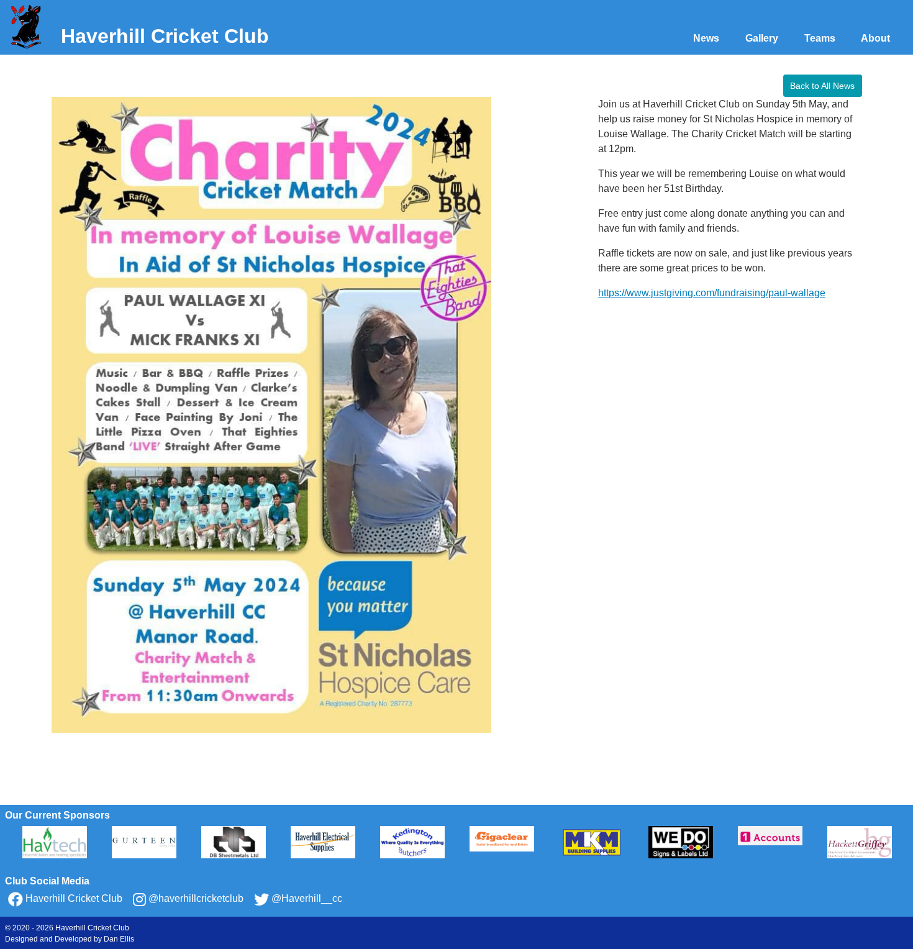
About (875, 38)
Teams (819, 38)
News (706, 38)
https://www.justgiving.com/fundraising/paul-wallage (711, 293)
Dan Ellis (119, 939)
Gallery (761, 38)
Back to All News (822, 86)
